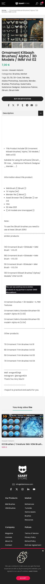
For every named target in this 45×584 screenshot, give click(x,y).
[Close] (43, 551)
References (29, 504)
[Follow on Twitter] (17, 489)
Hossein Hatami (16, 70)
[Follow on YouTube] (34, 489)
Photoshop (15, 84)
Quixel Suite (25, 84)
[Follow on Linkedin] (28, 489)
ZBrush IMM (14, 90)
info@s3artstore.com (24, 484)
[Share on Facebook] (9, 105)
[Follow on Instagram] (22, 489)
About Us (8, 541)
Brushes (16, 74)
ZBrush (5, 90)
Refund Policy (30, 541)
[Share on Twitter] (13, 105)
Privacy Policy (30, 537)
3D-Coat (17, 77)
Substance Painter (29, 87)
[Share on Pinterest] (18, 105)
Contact (8, 545)
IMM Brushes (10, 504)
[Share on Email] (32, 105)
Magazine (9, 533)
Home (4, 10)
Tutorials (28, 508)
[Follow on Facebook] (11, 489)
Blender (32, 81)
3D (11, 77)
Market (24, 74)
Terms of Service (32, 533)
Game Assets (30, 512)
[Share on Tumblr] (22, 105)
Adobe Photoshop (10, 81)
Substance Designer (11, 87)
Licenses (8, 537)
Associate (23, 81)
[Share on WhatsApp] (36, 105)
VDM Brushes (10, 508)
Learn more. (33, 571)
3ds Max (25, 77)
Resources (29, 520)
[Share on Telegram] (27, 105)
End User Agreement (33, 545)
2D (8, 77)
